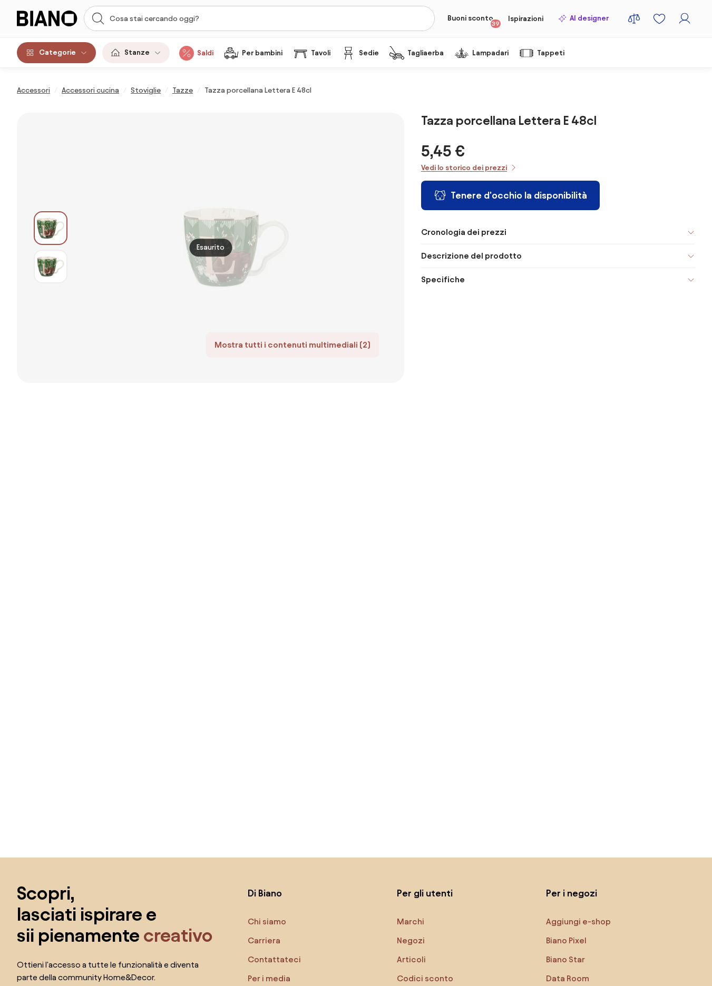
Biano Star (565, 959)
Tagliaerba (425, 53)
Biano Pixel (566, 940)
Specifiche (443, 279)
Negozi (411, 940)
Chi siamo (267, 921)
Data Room (567, 978)
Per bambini (262, 53)
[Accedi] (684, 18)
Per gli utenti (425, 893)
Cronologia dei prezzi (463, 232)
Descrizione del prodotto (471, 255)
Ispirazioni (525, 19)
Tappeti (550, 53)
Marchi (410, 921)
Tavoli (320, 53)
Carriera (264, 940)
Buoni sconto (473, 20)
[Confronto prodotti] (634, 18)
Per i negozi (571, 893)
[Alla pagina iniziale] (47, 18)
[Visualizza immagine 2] (50, 266)
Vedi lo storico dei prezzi (464, 168)
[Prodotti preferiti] (659, 18)
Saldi (205, 53)
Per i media (269, 978)
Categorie (57, 52)
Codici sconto (425, 978)
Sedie (369, 53)
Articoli (411, 959)
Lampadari (490, 53)
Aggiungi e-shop (578, 921)
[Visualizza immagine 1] (50, 228)
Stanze (137, 52)
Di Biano (265, 893)
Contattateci (274, 959)
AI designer (589, 18)
